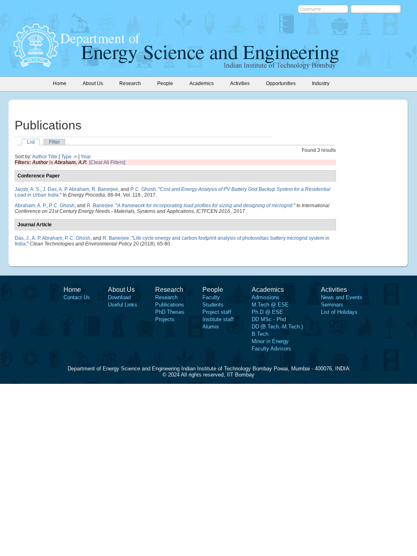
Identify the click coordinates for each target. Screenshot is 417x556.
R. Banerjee (105, 189)
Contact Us (77, 297)
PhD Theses (169, 312)
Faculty (211, 297)
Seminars (332, 305)
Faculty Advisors (271, 349)
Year (86, 157)
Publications (169, 305)
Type (66, 157)
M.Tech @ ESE (270, 305)
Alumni (210, 327)
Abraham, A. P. (30, 205)
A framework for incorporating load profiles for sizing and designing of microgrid (204, 205)
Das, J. (22, 238)
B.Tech (260, 334)
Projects (165, 319)
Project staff (216, 312)
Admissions (265, 297)
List (31, 142)
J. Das (50, 189)
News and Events (341, 297)
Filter (54, 142)
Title (52, 157)
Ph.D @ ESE (267, 312)
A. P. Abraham (74, 189)
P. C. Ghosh (143, 189)
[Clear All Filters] (107, 162)
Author (39, 157)
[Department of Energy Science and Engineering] (35, 65)
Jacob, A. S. (27, 189)
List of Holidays (339, 312)
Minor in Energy (270, 341)
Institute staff (218, 319)
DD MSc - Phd (269, 319)
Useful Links (122, 305)
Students (213, 305)
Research (166, 297)
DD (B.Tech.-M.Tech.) (277, 327)
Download (119, 297)
